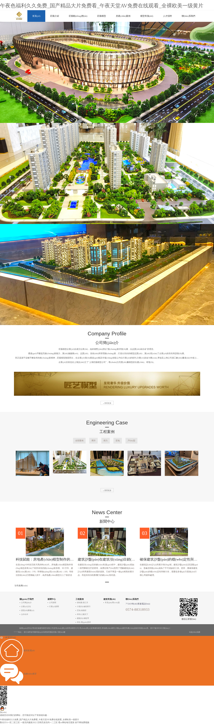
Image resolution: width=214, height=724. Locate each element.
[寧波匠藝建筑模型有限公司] (19, 15)
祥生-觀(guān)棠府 (84, 622)
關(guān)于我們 (27, 599)
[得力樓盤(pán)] (69, 462)
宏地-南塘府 (81, 610)
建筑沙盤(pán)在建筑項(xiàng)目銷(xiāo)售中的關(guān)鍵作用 (107, 559)
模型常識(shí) (146, 16)
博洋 (93, 441)
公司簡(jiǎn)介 (26, 603)
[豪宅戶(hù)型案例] (181, 463)
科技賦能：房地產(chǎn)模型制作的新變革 (45, 559)
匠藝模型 (101, 16)
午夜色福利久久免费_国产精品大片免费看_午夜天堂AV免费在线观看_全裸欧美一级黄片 (101, 6)
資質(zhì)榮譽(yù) (27, 610)
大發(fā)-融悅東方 (84, 606)
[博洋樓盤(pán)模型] (32, 463)
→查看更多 (107, 403)
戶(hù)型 (131, 441)
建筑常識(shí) (110, 599)
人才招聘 (167, 16)
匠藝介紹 (54, 16)
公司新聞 (52, 603)
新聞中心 (52, 599)
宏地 (118, 441)
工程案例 (80, 599)
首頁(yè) (36, 16)
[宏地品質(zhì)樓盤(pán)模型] (107, 463)
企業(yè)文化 (26, 606)
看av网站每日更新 (66, 722)
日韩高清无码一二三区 (47, 722)
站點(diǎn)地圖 (194, 632)
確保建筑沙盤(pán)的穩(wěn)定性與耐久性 (169, 559)
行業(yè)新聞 (54, 606)
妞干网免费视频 (82, 722)
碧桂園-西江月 (82, 603)
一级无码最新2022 (28, 722)
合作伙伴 (24, 614)
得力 (106, 441)
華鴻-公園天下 (82, 614)
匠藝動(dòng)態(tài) (78, 16)
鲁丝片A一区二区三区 (10, 722)
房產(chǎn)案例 (123, 16)
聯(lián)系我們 (188, 16)
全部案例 (79, 441)
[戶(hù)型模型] (144, 463)
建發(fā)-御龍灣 (83, 618)
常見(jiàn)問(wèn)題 (112, 603)
